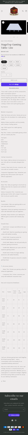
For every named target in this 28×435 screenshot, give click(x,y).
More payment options (14, 88)
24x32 (17, 61)
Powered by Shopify (20, 432)
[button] (2, 11)
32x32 (4, 65)
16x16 (4, 61)
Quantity (3, 71)
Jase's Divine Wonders (11, 432)
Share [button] (4, 381)
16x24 (10, 61)
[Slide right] (17, 37)
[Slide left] (10, 37)
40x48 (4, 68)
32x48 (11, 65)
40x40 (18, 65)
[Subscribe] (23, 409)
